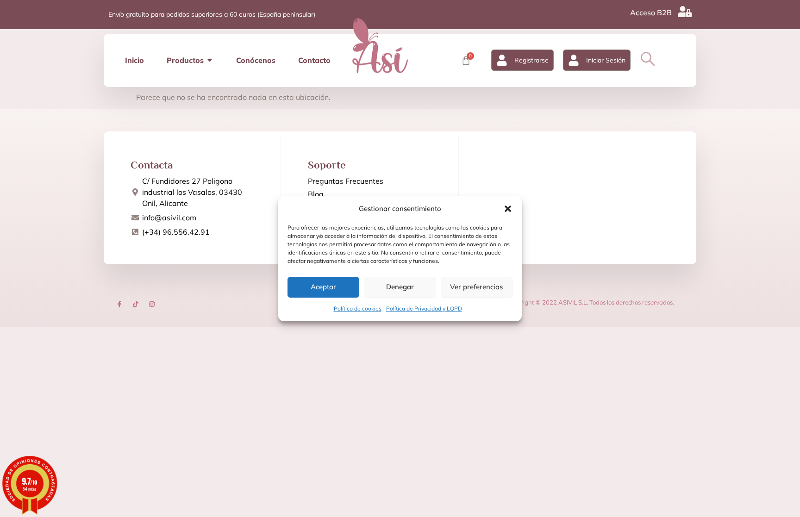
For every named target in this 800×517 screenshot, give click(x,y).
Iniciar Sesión (605, 60)
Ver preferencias (476, 286)
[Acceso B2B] (685, 12)
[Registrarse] (501, 60)
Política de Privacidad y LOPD (424, 308)
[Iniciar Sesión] (573, 60)
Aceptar (323, 286)
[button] (507, 208)
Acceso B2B (651, 12)
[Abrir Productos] (209, 60)
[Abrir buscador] (648, 59)
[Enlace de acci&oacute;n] (119, 304)
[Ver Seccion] (380, 45)
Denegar (400, 286)
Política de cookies (357, 308)
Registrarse (531, 60)
